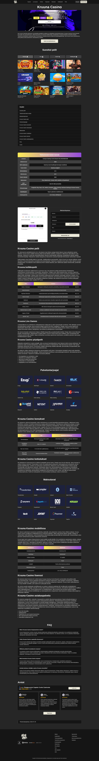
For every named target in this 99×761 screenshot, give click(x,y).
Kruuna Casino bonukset (25, 124)
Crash (56, 56)
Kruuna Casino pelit (24, 119)
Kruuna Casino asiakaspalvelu (26, 139)
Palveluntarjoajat (23, 122)
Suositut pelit (22, 110)
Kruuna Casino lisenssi (25, 136)
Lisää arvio (74, 688)
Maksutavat (22, 130)
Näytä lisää (49, 713)
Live (40, 56)
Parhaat (24, 56)
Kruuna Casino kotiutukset (26, 127)
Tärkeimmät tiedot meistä (25, 113)
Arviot (21, 144)
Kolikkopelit (72, 56)
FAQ (21, 142)
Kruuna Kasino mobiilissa (25, 133)
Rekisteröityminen (24, 116)
